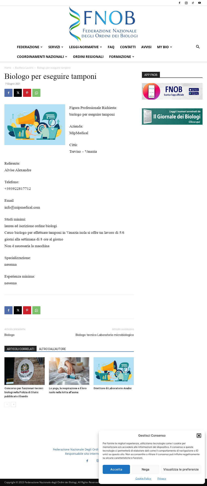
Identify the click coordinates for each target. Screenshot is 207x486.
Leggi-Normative (84, 47)
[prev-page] (7, 404)
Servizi (54, 47)
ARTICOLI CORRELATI (20, 349)
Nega (145, 469)
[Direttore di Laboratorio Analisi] (114, 371)
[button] (199, 436)
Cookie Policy (143, 478)
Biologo (9, 335)
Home (7, 67)
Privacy (161, 478)
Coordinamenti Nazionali (40, 56)
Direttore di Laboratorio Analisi (112, 388)
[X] (18, 93)
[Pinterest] (27, 93)
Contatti (128, 47)
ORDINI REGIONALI (88, 56)
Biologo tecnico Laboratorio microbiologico (105, 335)
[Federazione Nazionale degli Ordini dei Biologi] (103, 24)
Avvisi (146, 47)
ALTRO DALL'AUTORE (52, 349)
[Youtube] (199, 3)
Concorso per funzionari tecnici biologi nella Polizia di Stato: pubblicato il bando (23, 392)
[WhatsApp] (36, 93)
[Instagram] (186, 3)
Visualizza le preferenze (181, 469)
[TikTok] (193, 3)
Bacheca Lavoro (24, 67)
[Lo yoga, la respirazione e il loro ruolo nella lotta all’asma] (69, 371)
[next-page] (13, 404)
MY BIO (163, 47)
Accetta (116, 469)
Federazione (28, 47)
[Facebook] (179, 3)
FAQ (111, 47)
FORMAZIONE (120, 56)
